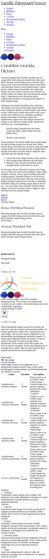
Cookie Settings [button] (7, 308)
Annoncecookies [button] (8, 533)
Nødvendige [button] (6, 357)
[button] (24, 29)
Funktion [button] (4, 490)
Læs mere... (17, 306)
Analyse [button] (4, 518)
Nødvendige (9, 360)
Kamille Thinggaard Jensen (23, 2)
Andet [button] (3, 547)
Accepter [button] (18, 308)
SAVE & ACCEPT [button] (9, 557)
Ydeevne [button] (4, 504)
